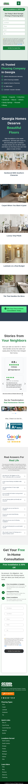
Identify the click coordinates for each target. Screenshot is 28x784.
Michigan (4, 754)
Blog (3, 769)
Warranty (4, 730)
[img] (14, 365)
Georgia (4, 746)
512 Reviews (14, 366)
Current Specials (6, 728)
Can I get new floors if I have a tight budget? (11, 488)
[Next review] (25, 384)
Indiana (4, 756)
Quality (4, 733)
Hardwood (4, 712)
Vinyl (3, 704)
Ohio (3, 759)
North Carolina (6, 740)
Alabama (4, 751)
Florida (4, 748)
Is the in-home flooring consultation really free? (12, 482)
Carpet (4, 707)
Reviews (4, 772)
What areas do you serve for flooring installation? (11, 521)
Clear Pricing (5, 725)
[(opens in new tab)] (14, 426)
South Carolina (6, 743)
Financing (4, 777)
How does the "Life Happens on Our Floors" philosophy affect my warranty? (12, 476)
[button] (5, 409)
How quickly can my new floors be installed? (11, 509)
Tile (3, 715)
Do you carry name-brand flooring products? (10, 515)
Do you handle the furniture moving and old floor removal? (12, 494)
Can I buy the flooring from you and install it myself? (13, 527)
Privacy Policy (19, 44)
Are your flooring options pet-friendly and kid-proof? (12, 500)
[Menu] (18, 3)
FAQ (3, 766)
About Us (4, 774)
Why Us (4, 722)
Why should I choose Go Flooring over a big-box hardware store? (12, 533)
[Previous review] (3, 384)
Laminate (4, 709)
